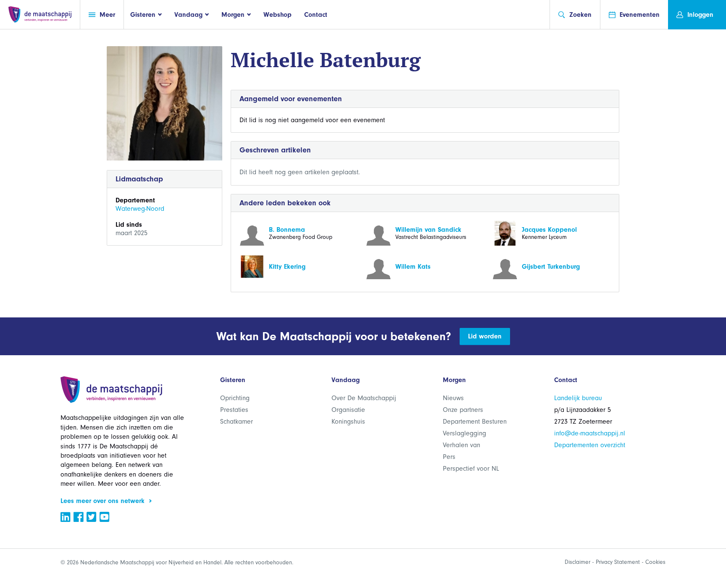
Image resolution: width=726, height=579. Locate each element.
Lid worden (485, 336)
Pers (449, 457)
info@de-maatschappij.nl (589, 433)
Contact (315, 14)
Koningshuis (348, 421)
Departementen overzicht (589, 445)
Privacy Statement (618, 562)
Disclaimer (577, 562)
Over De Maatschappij (363, 398)
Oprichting (235, 398)
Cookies (655, 562)
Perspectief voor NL (471, 468)
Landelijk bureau (578, 398)
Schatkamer (236, 421)
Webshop (277, 14)
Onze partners (463, 410)
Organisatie (348, 410)
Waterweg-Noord (140, 208)
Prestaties (234, 410)
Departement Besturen (475, 421)
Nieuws (453, 398)
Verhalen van (461, 445)
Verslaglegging (464, 433)
